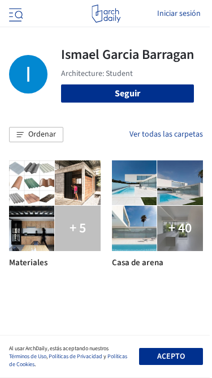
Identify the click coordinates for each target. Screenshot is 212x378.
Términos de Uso (27, 356)
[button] (36, 135)
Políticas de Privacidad (75, 356)
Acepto (171, 356)
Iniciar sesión (179, 14)
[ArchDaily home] (106, 14)
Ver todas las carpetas (166, 134)
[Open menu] (15, 14)
